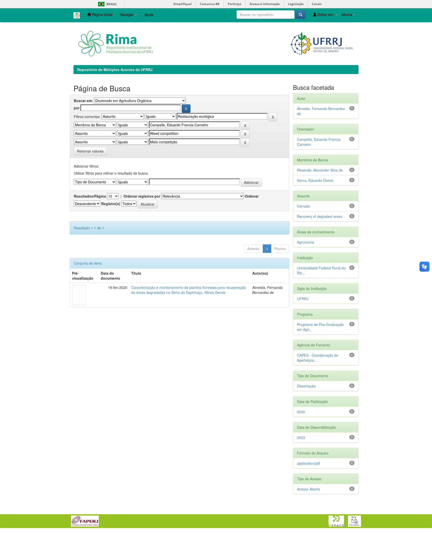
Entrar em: (325, 14)
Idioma (347, 14)
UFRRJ (302, 298)
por (77, 107)
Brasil (106, 4)
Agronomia (305, 242)
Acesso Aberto (308, 488)
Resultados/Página (90, 196)
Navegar (127, 14)
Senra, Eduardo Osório (315, 180)
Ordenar (251, 196)
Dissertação (306, 385)
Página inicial (101, 14)
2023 (301, 437)
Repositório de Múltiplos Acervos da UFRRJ (114, 69)
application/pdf (308, 463)
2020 (301, 411)
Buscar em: (83, 100)
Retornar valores (90, 151)
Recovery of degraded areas (319, 216)
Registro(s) (110, 203)
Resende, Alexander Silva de (320, 170)
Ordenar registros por (142, 196)
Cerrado (303, 206)
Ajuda (149, 14)
